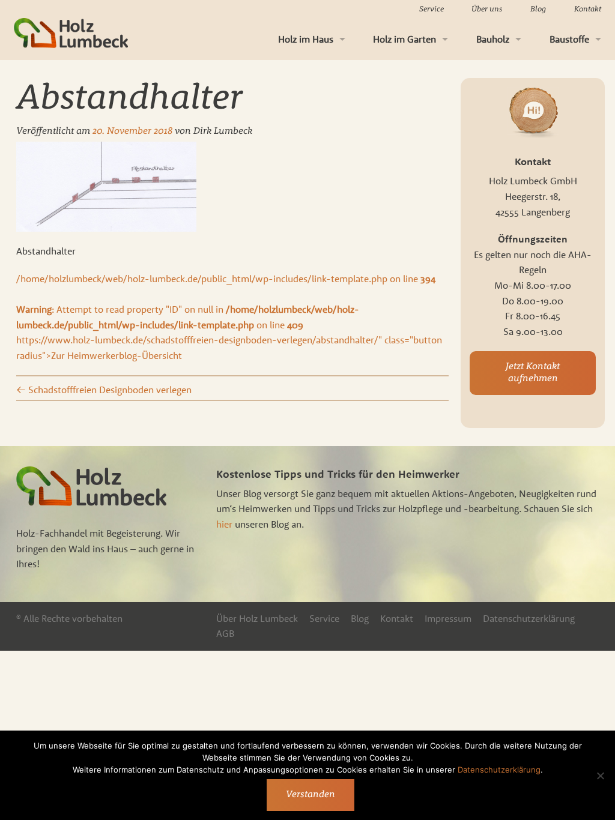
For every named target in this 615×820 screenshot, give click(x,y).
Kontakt (587, 9)
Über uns (486, 9)
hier (224, 524)
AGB (225, 633)
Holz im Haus (305, 39)
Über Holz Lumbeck (257, 618)
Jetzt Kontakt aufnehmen (533, 373)
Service (431, 9)
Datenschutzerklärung (529, 618)
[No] (600, 776)
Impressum (448, 618)
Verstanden (310, 795)
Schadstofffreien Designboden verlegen (104, 390)
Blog (538, 9)
